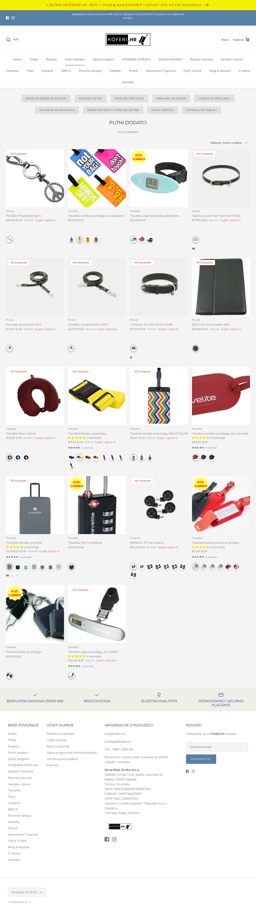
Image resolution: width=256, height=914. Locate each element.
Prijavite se (201, 759)
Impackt (48, 71)
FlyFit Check (192, 71)
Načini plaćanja (58, 746)
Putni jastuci (162, 110)
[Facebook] (7, 17)
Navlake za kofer (171, 98)
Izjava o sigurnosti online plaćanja (72, 752)
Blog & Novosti (220, 71)
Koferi (17, 59)
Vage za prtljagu (129, 98)
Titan (30, 71)
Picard (133, 71)
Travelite (12, 71)
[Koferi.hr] (128, 40)
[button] (77, 438)
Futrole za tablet (201, 110)
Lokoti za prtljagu (214, 98)
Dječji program (103, 59)
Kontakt (128, 82)
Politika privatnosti (60, 734)
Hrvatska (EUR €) (24, 892)
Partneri (53, 765)
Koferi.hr (22, 902)
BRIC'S (66, 71)
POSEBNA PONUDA (136, 59)
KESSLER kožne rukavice (46, 98)
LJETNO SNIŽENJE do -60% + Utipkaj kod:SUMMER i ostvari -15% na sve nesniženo (124, 5)
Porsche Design (90, 71)
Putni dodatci (75, 59)
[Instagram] (13, 17)
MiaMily (115, 71)
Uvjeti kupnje (56, 740)
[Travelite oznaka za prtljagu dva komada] (221, 396)
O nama (244, 71)
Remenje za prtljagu (57, 110)
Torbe (34, 59)
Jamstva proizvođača (62, 759)
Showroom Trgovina (160, 71)
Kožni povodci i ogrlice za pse (113, 110)
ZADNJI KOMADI (170, 59)
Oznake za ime (91, 98)
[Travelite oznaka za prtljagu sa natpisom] (97, 178)
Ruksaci (51, 59)
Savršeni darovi (232, 59)
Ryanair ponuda (201, 59)
